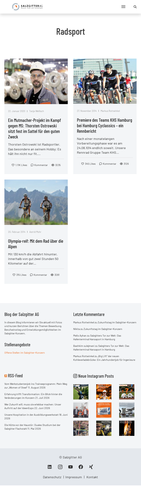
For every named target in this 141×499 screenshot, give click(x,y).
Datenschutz (52, 477)
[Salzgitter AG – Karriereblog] (27, 6)
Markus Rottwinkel (110, 110)
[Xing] (91, 468)
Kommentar (41, 165)
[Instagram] (60, 468)
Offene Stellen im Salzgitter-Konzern (24, 352)
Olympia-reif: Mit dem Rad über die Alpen (35, 243)
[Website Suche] (135, 7)
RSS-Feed (15, 375)
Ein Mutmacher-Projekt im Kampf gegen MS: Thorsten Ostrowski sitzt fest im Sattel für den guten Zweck (34, 128)
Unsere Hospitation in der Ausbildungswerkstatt (31, 414)
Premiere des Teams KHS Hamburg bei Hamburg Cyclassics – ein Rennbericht (104, 125)
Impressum (73, 477)
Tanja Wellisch (36, 111)
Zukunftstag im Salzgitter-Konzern (117, 322)
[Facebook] (81, 468)
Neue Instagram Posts (95, 376)
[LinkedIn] (50, 468)
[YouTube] (70, 468)
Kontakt (92, 477)
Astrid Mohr (35, 231)
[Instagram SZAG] (80, 391)
